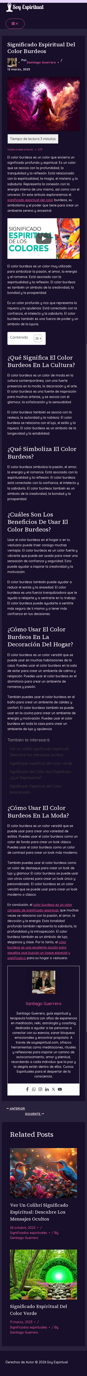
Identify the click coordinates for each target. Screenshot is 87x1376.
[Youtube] (60, 1089)
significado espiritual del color (30, 200)
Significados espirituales (28, 1233)
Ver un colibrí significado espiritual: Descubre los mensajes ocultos (39, 751)
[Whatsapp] (34, 1089)
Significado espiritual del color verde (41, 763)
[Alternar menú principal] (15, 24)
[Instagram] (40, 1089)
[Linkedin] (47, 1089)
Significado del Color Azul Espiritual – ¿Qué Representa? (41, 774)
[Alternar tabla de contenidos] (35, 338)
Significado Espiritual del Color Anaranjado (36, 789)
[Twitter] (53, 1089)
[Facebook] (27, 1089)
